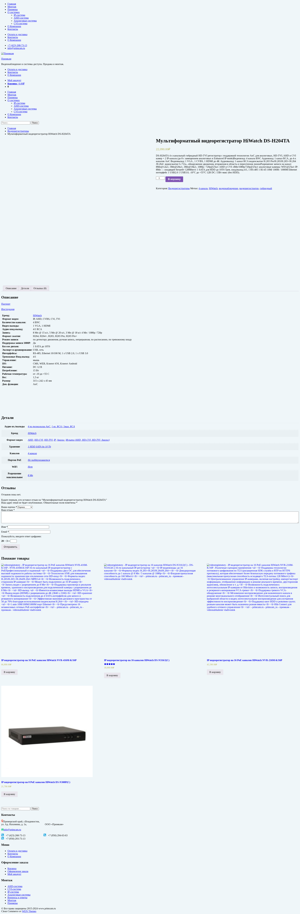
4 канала (203, 188)
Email (5, 531)
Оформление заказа (18, 871)
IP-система (19, 15)
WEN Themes (29, 911)
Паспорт (5, 304)
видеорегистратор (249, 188)
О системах (14, 12)
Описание (11, 288)
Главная (12, 3)
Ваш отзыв (8, 510)
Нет (30, 466)
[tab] (11, 288)
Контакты (13, 29)
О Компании (14, 26)
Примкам (6, 58)
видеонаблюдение (228, 188)
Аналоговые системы (25, 20)
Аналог (60, 440)
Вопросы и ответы (17, 897)
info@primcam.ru (16, 48)
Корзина (12, 868)
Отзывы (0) (39, 288)
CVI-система (20, 23)
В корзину (174, 179)
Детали (25, 288)
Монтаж (12, 6)
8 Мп (30, 475)
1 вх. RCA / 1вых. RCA (63, 426)
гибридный (266, 188)
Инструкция (7, 309)
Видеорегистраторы (18, 131)
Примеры (13, 9)
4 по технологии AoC (39, 426)
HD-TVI (48, 440)
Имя (4, 527)
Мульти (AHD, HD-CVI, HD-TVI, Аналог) (88, 440)
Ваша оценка (9, 507)
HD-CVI (38, 440)
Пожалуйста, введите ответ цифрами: (21, 536)
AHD (30, 440)
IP (55, 440)
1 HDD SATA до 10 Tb (39, 446)
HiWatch (213, 188)
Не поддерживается (39, 460)
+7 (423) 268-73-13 (17, 45)
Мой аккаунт (14, 80)
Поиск (35, 809)
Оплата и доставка (17, 34)
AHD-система (21, 18)
